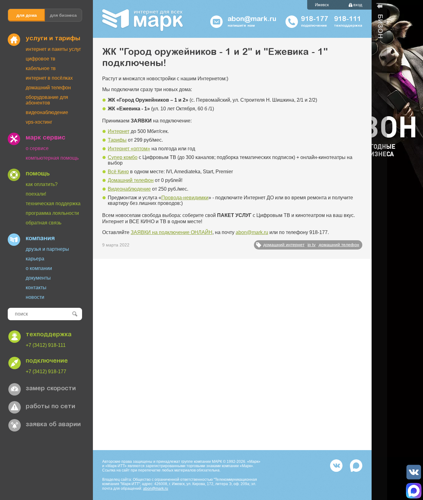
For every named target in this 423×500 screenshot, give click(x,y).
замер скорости (51, 389)
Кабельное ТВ (41, 68)
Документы (38, 278)
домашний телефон (339, 244)
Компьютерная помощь (52, 158)
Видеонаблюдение (47, 112)
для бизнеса (63, 15)
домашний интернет (283, 244)
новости (35, 297)
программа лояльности (52, 213)
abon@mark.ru (252, 232)
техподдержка (49, 335)
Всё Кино (118, 171)
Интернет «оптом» (129, 148)
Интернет (118, 131)
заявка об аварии (53, 425)
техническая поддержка (53, 203)
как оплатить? (42, 184)
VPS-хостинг (39, 122)
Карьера (35, 258)
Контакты (36, 287)
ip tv (311, 244)
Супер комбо (122, 157)
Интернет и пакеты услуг (53, 49)
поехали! (36, 194)
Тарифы (117, 140)
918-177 (314, 19)
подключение (47, 361)
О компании (39, 268)
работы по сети (50, 407)
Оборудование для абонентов (47, 100)
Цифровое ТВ (40, 58)
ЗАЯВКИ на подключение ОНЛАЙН (171, 232)
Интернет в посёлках (49, 78)
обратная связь (43, 222)
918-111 (347, 19)
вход (357, 4)
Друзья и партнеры (47, 249)
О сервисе (37, 148)
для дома (26, 15)
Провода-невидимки (184, 197)
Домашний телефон (48, 87)
